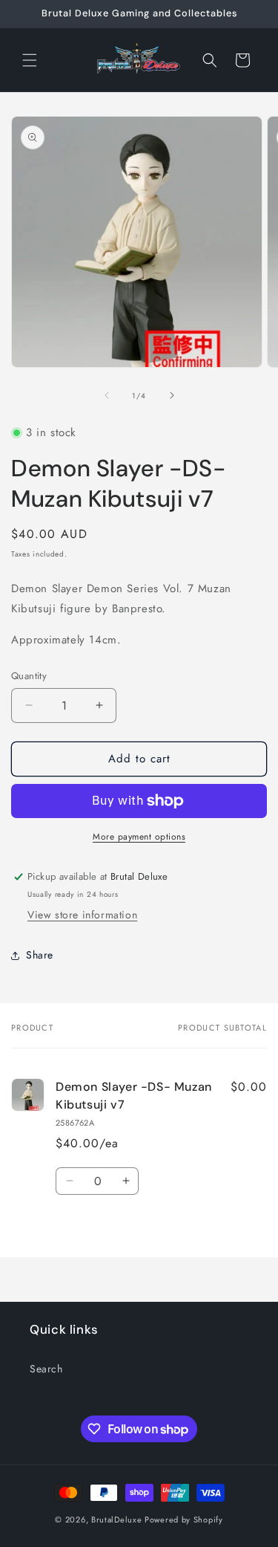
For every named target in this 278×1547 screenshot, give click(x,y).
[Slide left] (106, 395)
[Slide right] (172, 395)
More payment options (139, 836)
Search (46, 1368)
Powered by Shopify (184, 1519)
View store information (82, 914)
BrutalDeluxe (116, 1519)
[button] (29, 60)
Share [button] (39, 954)
